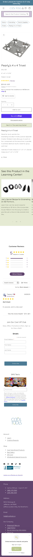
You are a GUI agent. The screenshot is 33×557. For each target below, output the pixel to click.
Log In (9, 438)
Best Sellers (11, 452)
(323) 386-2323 (12, 492)
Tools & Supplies (23, 22)
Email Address (9, 339)
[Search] (27, 14)
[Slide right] (20, 222)
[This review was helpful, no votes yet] (25, 314)
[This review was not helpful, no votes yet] (28, 314)
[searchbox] (9, 282)
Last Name (7, 350)
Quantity (3, 101)
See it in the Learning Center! (16, 125)
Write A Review (17, 274)
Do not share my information (16, 530)
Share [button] (5, 157)
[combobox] (16, 14)
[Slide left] (13, 222)
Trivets (4, 25)
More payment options (17, 120)
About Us (10, 532)
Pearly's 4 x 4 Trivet (15, 25)
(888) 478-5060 (12, 490)
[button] (3, 8)
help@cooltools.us (9, 516)
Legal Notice (11, 528)
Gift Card (10, 455)
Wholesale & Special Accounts (17, 457)
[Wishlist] (26, 8)
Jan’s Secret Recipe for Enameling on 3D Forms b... (15, 200)
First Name (7, 345)
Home (4, 22)
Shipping (3, 86)
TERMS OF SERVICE (10, 397)
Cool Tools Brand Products (16, 450)
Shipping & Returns (13, 525)
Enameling (12, 22)
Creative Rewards (13, 440)
